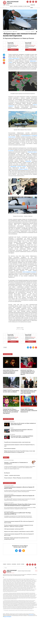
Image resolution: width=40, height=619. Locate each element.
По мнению (11, 150)
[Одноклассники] (4, 60)
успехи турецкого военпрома (29, 271)
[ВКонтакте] (4, 57)
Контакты (26, 570)
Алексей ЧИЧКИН (27, 389)
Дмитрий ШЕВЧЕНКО (10, 369)
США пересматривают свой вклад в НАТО (14, 529)
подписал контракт (23, 169)
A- (33, 31)
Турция (5, 347)
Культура (18, 564)
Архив (29, 570)
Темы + (4, 6)
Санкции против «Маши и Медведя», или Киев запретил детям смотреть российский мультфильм (11, 411)
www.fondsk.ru (31, 614)
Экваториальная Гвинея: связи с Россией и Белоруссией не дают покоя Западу (28, 392)
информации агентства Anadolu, (18, 166)
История (24, 6)
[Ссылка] (4, 63)
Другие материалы (8, 354)
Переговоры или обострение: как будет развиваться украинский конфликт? (10, 372)
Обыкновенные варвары (10, 448)
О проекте (19, 570)
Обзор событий (10, 485)
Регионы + (7, 6)
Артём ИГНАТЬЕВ (9, 31)
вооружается (28, 161)
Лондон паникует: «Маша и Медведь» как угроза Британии (18, 477)
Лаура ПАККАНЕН (9, 389)
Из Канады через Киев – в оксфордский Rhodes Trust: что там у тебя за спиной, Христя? (28, 372)
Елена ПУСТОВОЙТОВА (28, 369)
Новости (11, 6)
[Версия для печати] (36, 31)
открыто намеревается (13, 58)
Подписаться (13, 49)
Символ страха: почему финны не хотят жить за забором (11, 391)
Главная (4, 564)
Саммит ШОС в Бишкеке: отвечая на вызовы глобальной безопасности (29, 410)
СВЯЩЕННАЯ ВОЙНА (32, 6)
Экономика (20, 6)
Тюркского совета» (32, 152)
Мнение (28, 6)
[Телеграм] (4, 55)
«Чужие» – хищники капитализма (12, 475)
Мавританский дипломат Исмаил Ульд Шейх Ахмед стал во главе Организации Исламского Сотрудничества (20, 504)
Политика (16, 6)
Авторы (23, 570)
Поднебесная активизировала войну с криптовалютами (17, 442)
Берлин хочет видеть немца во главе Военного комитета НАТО (19, 531)
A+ (32, 31)
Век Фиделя (7, 472)
